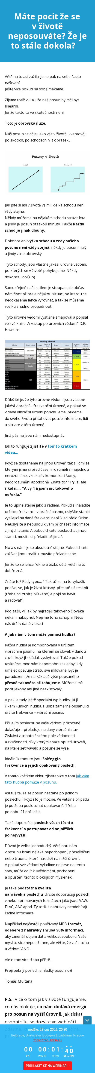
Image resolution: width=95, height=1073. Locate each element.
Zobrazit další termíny (47, 1040)
